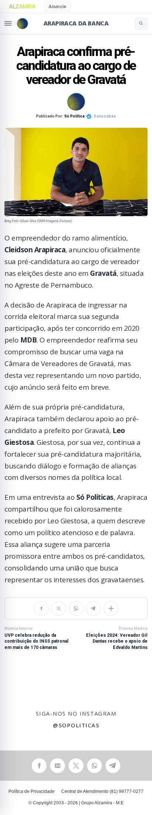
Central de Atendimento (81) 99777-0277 (102, 791)
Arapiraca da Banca (76, 23)
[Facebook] (41, 608)
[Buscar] (141, 23)
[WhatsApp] (76, 608)
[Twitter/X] (58, 608)
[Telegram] (93, 608)
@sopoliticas (76, 725)
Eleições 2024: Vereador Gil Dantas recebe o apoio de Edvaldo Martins (117, 638)
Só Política (74, 116)
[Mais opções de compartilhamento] (111, 608)
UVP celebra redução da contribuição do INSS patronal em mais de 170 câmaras (36, 638)
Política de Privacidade (31, 791)
